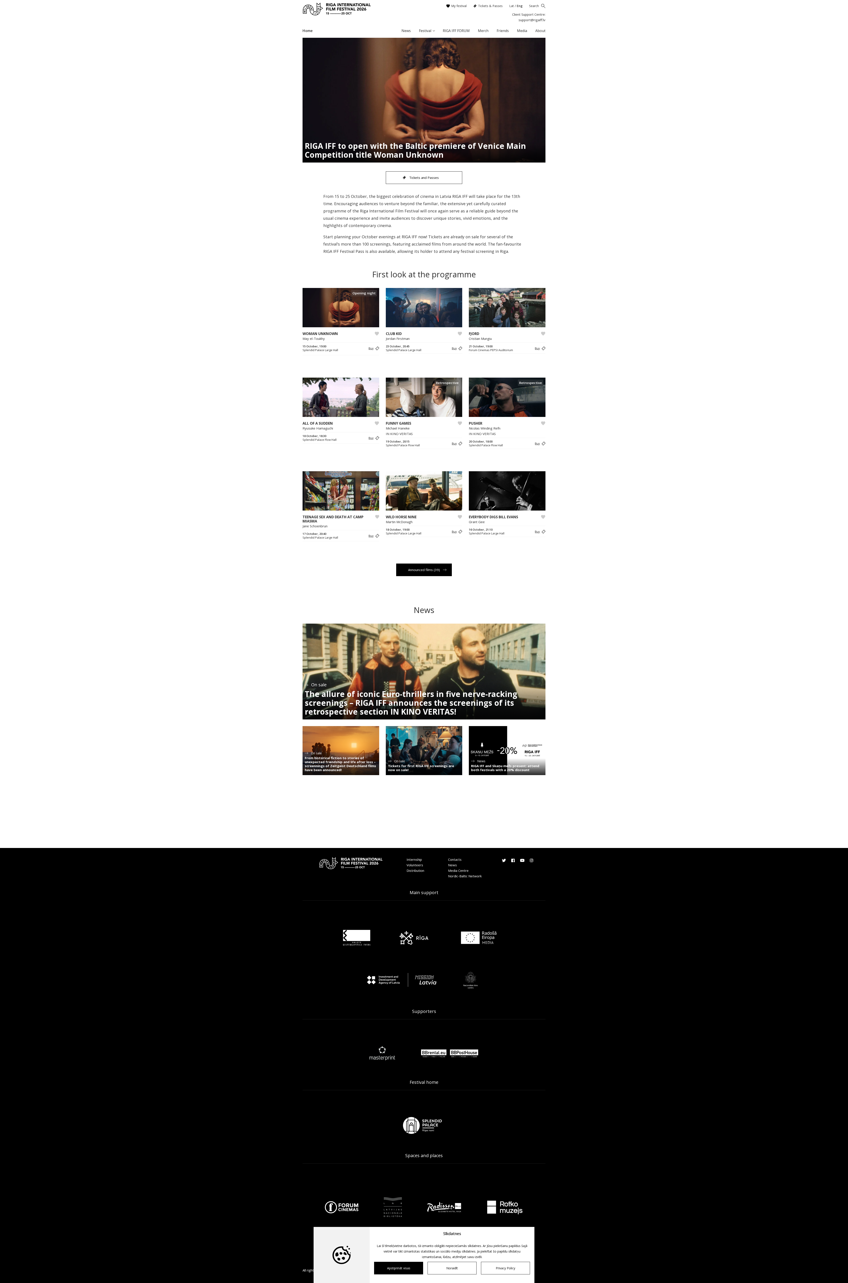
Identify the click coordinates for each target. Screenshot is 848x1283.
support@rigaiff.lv (532, 20)
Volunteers (415, 865)
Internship (414, 859)
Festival (425, 30)
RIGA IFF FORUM (456, 30)
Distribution (415, 870)
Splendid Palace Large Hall (320, 350)
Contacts (455, 859)
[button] (373, 348)
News (406, 30)
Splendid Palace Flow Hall (320, 440)
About (540, 30)
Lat (511, 6)
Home (308, 30)
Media (522, 30)
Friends (503, 30)
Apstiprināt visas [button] (398, 1268)
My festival (459, 6)
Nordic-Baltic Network (465, 876)
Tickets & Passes (490, 6)
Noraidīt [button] (452, 1268)
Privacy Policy (505, 1268)
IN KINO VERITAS (399, 433)
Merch (483, 30)
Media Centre (458, 870)
